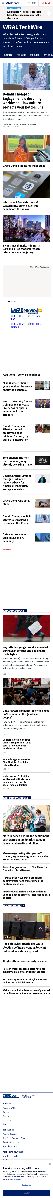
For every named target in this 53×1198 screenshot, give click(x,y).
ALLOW (26, 1193)
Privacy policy (16, 1179)
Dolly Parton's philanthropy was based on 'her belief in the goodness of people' (26, 714)
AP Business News (14, 611)
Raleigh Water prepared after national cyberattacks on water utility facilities (24, 970)
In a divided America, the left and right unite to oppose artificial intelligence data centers (26, 894)
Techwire (21, 55)
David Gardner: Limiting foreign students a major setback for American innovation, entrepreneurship (17, 482)
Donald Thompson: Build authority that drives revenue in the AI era (17, 519)
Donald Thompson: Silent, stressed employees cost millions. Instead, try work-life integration (15, 432)
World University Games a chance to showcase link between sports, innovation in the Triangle (17, 408)
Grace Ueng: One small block (16, 502)
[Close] (50, 1164)
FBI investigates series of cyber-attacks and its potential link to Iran (25, 981)
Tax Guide (34, 55)
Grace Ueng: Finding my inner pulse (24, 166)
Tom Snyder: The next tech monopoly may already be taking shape (17, 461)
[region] (26, 1179)
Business (8, 55)
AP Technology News (16, 798)
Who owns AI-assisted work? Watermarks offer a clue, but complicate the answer (20, 205)
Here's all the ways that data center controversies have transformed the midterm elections (23, 880)
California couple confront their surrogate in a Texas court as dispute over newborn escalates (17, 744)
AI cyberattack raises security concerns (25, 961)
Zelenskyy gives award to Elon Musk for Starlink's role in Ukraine (16, 762)
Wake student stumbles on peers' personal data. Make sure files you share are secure (26, 992)
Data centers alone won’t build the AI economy (14, 537)
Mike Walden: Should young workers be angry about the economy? (17, 386)
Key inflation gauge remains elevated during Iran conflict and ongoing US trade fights (25, 650)
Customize (26, 1185)
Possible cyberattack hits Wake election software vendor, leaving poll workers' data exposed (24, 947)
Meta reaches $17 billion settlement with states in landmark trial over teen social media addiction (17, 781)
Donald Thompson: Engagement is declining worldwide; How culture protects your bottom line (23, 101)
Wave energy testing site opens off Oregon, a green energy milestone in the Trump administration (25, 856)
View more (7, 549)
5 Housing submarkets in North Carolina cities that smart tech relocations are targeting (21, 249)
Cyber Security (12, 906)
